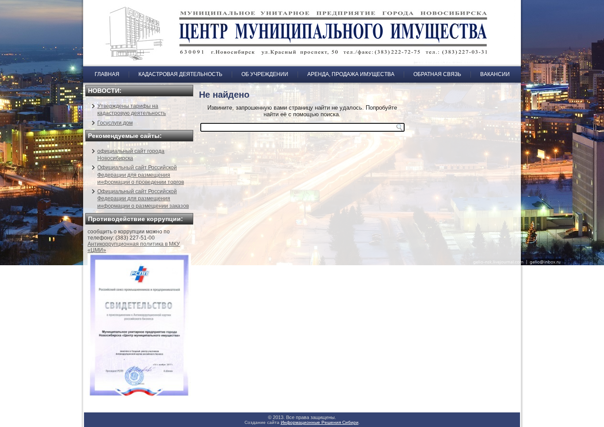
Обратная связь (437, 74)
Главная (107, 74)
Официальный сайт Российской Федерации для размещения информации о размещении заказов (143, 198)
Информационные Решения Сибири (320, 422)
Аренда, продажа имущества (350, 74)
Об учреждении (264, 74)
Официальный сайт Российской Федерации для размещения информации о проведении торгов (140, 174)
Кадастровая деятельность (180, 74)
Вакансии (495, 74)
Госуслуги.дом (115, 123)
